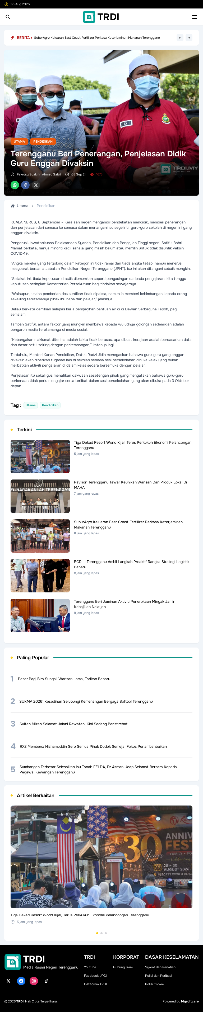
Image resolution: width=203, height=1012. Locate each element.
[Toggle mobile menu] (194, 17)
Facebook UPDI (95, 976)
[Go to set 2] (101, 933)
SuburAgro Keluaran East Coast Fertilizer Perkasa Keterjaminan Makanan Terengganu (97, 38)
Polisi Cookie (154, 984)
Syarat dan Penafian (160, 967)
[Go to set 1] (97, 933)
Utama (19, 141)
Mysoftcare (190, 1001)
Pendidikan (43, 141)
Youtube (90, 967)
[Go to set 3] (106, 933)
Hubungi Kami (123, 967)
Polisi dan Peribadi (158, 976)
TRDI (20, 1001)
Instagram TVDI (95, 984)
